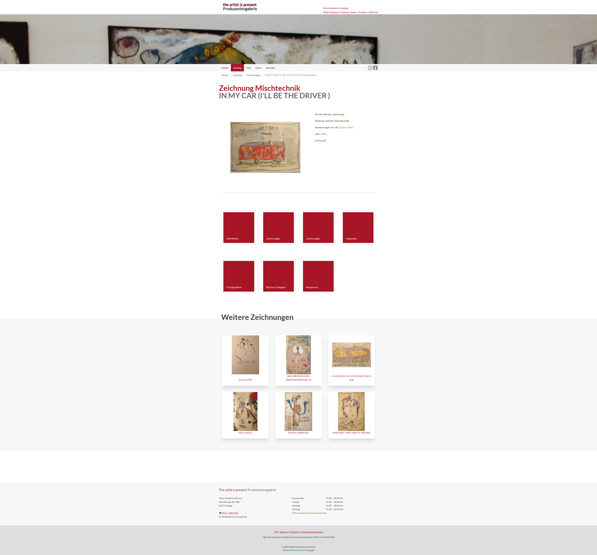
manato (311, 550)
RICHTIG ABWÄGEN (298, 432)
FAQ (276, 532)
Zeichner (373, 12)
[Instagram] (370, 66)
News (258, 67)
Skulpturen (312, 287)
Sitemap (284, 532)
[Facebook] (375, 66)
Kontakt (270, 67)
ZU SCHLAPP (245, 380)
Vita (248, 67)
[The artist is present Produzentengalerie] (240, 10)
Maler (353, 12)
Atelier (225, 67)
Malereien (351, 238)
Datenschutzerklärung (312, 532)
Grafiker (362, 12)
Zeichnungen (273, 238)
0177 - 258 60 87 (230, 513)
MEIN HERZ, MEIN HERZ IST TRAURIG (351, 432)
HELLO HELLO (245, 432)
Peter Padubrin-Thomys (336, 12)
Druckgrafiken (234, 287)
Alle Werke (232, 238)
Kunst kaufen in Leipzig (335, 8)
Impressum (294, 532)
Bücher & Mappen (276, 287)
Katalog (237, 67)
